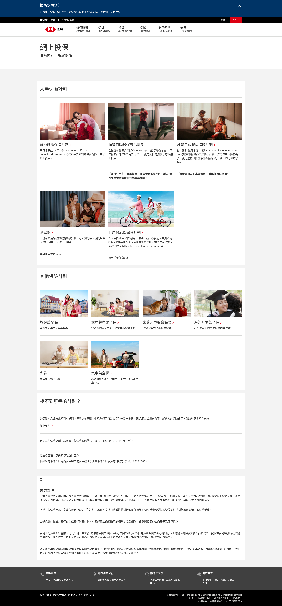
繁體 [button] (225, 20)
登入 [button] (235, 20)
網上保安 (72, 594)
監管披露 (83, 594)
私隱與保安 (45, 594)
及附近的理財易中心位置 (111, 580)
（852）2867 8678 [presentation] (103, 440)
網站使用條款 (60, 594)
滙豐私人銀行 (68, 20)
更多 (92, 594)
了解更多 (115, 12)
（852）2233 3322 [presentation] (134, 461)
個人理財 (44, 20)
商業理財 (55, 20)
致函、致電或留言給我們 (58, 580)
